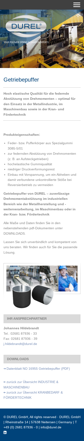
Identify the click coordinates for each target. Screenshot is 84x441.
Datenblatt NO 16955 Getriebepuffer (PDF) (38, 368)
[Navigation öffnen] (76, 5)
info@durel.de (51, 427)
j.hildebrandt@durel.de (20, 344)
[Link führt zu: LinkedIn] (5, 432)
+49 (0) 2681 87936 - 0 (21, 427)
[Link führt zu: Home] (26, 29)
